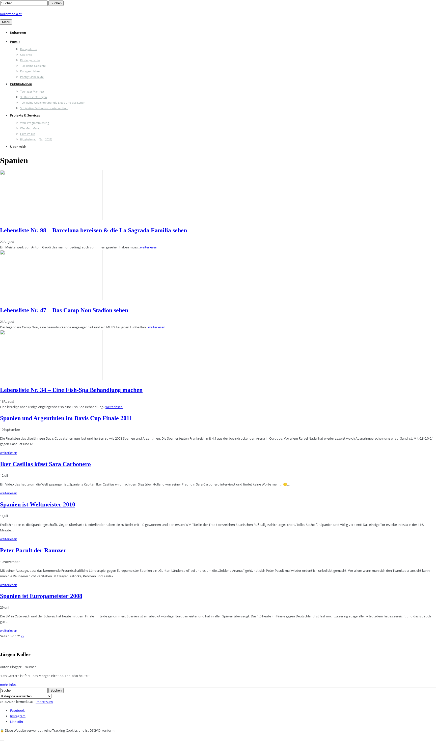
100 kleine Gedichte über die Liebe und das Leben (52, 102)
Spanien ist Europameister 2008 (41, 596)
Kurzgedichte (28, 49)
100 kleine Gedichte (33, 66)
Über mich (18, 146)
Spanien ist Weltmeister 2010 (37, 504)
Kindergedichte (30, 60)
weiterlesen (148, 247)
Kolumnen (18, 32)
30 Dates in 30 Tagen (33, 97)
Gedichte (26, 54)
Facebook (17, 710)
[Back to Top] (2, 740)
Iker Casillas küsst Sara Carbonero (45, 464)
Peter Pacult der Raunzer (33, 550)
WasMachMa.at (30, 128)
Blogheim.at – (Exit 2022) (36, 139)
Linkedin (16, 721)
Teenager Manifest (32, 91)
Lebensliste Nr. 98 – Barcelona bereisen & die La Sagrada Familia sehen (93, 230)
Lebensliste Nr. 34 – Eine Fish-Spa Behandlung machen (71, 390)
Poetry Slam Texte (32, 77)
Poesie (15, 41)
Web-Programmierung (34, 123)
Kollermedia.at (11, 14)
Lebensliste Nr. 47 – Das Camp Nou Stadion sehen (64, 310)
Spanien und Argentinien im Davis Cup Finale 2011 (66, 418)
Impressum (44, 701)
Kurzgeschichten (30, 71)
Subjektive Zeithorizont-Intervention (44, 108)
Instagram (17, 716)
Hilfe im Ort (27, 134)
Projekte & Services (25, 115)
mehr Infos (8, 684)
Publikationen (21, 84)
